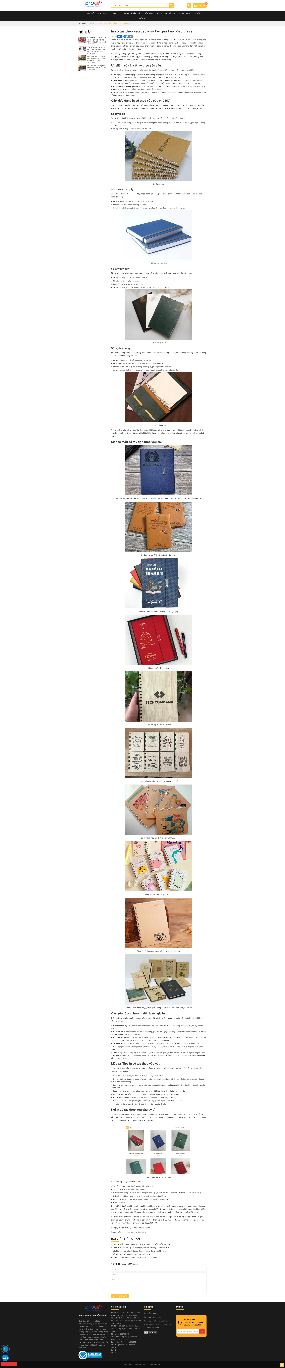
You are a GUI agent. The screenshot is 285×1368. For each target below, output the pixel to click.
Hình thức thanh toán (151, 1313)
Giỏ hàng (201, 5)
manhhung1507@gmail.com (126, 1337)
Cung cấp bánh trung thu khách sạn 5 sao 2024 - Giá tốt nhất (136, 1257)
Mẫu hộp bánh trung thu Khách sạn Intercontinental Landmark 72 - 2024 (140, 1251)
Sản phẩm (114, 13)
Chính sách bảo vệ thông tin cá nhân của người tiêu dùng (157, 1326)
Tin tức (197, 13)
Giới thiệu (102, 13)
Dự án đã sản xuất (132, 13)
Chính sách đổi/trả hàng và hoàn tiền (157, 1321)
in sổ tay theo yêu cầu (171, 46)
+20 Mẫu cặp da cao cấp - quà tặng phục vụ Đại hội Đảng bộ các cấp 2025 (141, 1248)
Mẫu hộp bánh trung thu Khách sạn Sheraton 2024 (131, 1254)
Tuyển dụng (184, 13)
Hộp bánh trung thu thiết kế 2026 (160, 13)
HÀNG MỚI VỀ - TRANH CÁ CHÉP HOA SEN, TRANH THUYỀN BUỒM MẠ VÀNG (142, 1244)
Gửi (202, 1331)
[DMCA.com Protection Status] (150, 1332)
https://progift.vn (124, 1339)
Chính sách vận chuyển (152, 1317)
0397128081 (125, 1334)
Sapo (160, 1364)
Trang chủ (89, 13)
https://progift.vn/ (119, 1223)
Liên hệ (142, 18)
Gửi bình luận (121, 1296)
